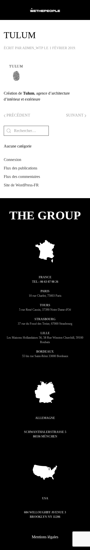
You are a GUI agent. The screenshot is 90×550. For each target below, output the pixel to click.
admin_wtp (32, 48)
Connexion (12, 159)
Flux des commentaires (22, 176)
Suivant (75, 115)
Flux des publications (20, 168)
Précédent (18, 115)
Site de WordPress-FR (21, 185)
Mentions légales (45, 537)
